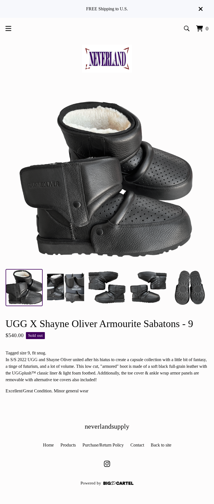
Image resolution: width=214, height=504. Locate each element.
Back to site (161, 445)
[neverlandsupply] (107, 59)
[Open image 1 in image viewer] (107, 181)
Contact (137, 445)
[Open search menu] (187, 28)
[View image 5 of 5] (189, 287)
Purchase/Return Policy (103, 445)
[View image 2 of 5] (65, 287)
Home (48, 445)
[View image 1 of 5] (24, 287)
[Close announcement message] (200, 8)
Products (68, 445)
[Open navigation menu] (8, 28)
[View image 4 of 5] (148, 287)
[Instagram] (107, 464)
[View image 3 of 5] (107, 287)
